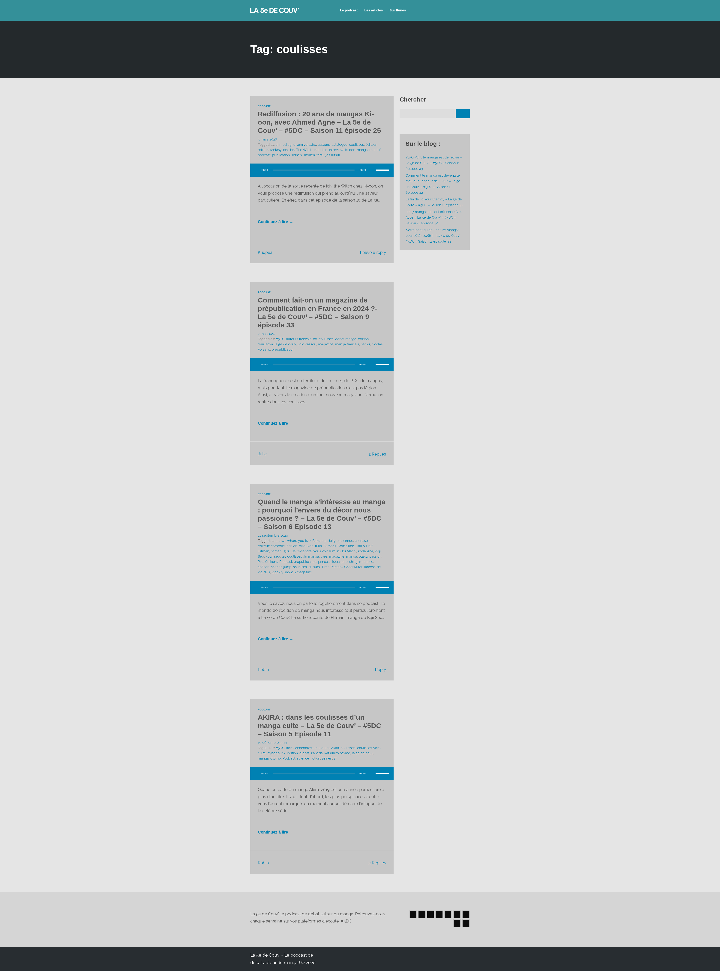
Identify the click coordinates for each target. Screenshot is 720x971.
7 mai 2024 (266, 334)
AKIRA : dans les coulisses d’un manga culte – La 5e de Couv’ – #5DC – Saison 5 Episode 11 (319, 725)
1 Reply (379, 669)
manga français (347, 344)
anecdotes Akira (326, 748)
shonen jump (281, 567)
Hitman (263, 551)
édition (263, 150)
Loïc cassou (307, 344)
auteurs (324, 144)
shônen (309, 155)
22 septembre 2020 (273, 535)
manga (362, 150)
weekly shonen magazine (292, 572)
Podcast (264, 106)
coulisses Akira (369, 748)
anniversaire (306, 144)
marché (375, 150)
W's (267, 572)
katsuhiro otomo (337, 753)
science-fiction (308, 758)
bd (315, 339)
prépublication (283, 349)
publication (281, 155)
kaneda (317, 753)
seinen (296, 155)
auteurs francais (298, 339)
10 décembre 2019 (272, 743)
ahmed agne (286, 144)
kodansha (365, 551)
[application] (322, 174)
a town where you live (293, 541)
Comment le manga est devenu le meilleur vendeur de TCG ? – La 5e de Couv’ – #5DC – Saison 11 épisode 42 (433, 183)
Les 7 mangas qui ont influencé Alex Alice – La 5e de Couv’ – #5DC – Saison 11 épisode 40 (434, 217)
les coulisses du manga (300, 556)
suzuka (314, 567)
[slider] (382, 170)
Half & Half (364, 546)
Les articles (373, 10)
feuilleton (265, 344)
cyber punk (276, 753)
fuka (318, 546)
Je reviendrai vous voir (310, 551)
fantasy (275, 150)
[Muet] (371, 170)
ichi (285, 150)
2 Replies (377, 454)
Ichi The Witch (301, 150)
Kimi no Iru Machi (342, 551)
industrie (320, 150)
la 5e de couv (285, 344)
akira (290, 748)
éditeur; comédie (271, 546)
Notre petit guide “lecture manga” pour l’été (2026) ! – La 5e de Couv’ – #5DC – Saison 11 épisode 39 (434, 235)
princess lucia (329, 562)
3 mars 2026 (267, 139)
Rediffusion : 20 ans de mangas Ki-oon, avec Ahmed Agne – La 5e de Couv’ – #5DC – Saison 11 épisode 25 (319, 122)
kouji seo (273, 556)
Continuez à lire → (275, 221)
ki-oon (350, 150)
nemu (365, 344)
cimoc (348, 541)
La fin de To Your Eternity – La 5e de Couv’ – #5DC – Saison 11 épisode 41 (434, 202)
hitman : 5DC (280, 551)
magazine (325, 344)
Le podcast (349, 10)
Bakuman (319, 541)
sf (335, 758)
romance (366, 562)
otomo (275, 758)
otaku (363, 556)
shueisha (300, 567)
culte (262, 753)
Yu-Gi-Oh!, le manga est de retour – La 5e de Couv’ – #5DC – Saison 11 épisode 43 (434, 163)
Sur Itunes (397, 10)
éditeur (371, 144)
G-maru (330, 546)
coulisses (356, 144)
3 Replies (377, 862)
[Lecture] (257, 170)
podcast (264, 155)
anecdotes (303, 748)
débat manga (345, 339)
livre (324, 556)
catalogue (339, 144)
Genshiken (346, 546)
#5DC (280, 339)
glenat (304, 753)
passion (375, 556)
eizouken (306, 546)
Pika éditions (268, 562)
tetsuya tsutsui (328, 155)
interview (336, 150)
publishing (349, 562)
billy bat (335, 541)
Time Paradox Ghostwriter (342, 567)
